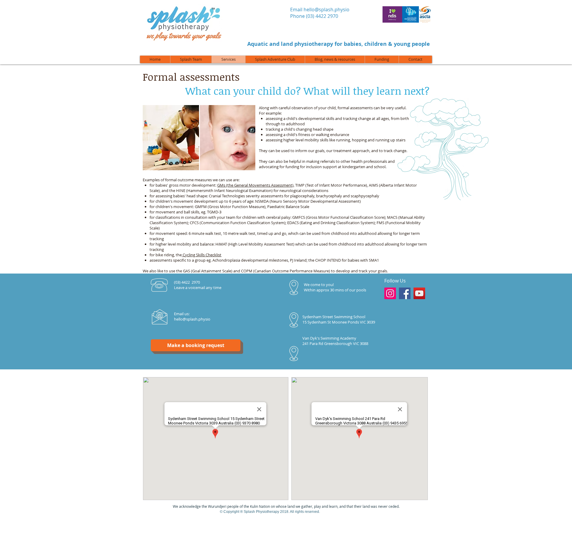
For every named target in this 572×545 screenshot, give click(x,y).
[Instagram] (390, 293)
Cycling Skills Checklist (201, 254)
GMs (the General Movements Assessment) (255, 185)
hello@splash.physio (326, 9)
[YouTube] (419, 293)
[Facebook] (405, 293)
